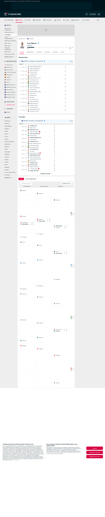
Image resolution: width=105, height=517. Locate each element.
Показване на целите (94, 456)
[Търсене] (86, 14)
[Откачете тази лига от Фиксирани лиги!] (38, 43)
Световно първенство (8, 48)
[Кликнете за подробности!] (46, 67)
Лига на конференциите (9, 37)
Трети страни (15, 459)
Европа (31, 38)
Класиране (55, 52)
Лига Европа (8, 34)
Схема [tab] (21, 179)
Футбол (23, 38)
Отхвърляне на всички (94, 452)
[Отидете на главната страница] (16, 14)
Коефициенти (30, 52)
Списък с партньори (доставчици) (54, 453)
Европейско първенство (8, 29)
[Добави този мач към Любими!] (20, 67)
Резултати (39, 52)
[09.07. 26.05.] (50, 47)
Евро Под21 (8, 43)
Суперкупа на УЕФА (9, 54)
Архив (62, 52)
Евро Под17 (8, 51)
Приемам (94, 448)
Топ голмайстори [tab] (31, 179)
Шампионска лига (9, 32)
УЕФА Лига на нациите (10, 40)
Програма (47, 52)
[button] (72, 47)
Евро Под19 (8, 45)
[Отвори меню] (99, 14)
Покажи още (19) (9, 56)
